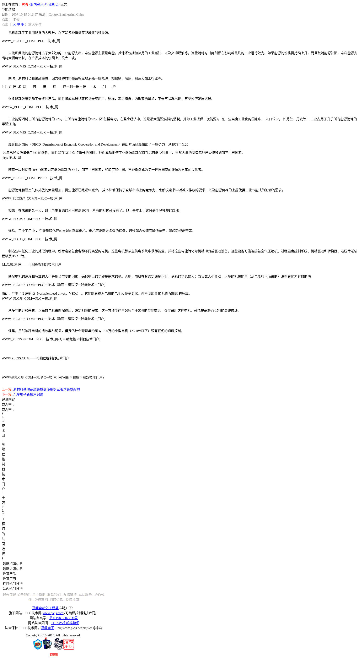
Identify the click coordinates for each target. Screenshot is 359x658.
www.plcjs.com (53, 613)
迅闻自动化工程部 (45, 608)
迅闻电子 (47, 628)
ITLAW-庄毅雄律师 (65, 623)
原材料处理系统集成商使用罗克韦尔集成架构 (46, 389)
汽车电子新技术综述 (28, 394)
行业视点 (52, 4)
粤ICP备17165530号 (63, 618)
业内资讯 (36, 4)
